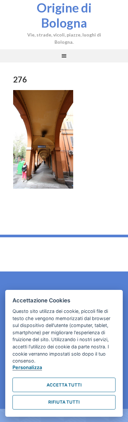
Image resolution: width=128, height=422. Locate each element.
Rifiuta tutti (64, 402)
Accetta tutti (64, 384)
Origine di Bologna (64, 15)
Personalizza (27, 367)
